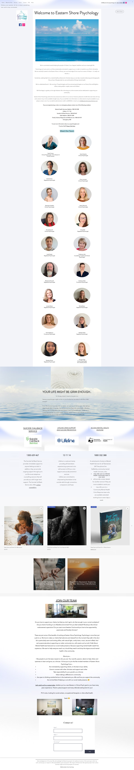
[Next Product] (132, 526)
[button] (132, 1)
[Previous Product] (2, 526)
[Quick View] (23, 525)
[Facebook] (124, 2)
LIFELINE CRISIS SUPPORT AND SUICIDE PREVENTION (66, 429)
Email (55, 727)
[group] (67, 528)
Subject (55, 734)
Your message (56, 741)
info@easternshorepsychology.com (89, 101)
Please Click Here (70, 126)
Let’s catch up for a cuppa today (45, 685)
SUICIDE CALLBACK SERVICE (32, 430)
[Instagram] (126, 2)
